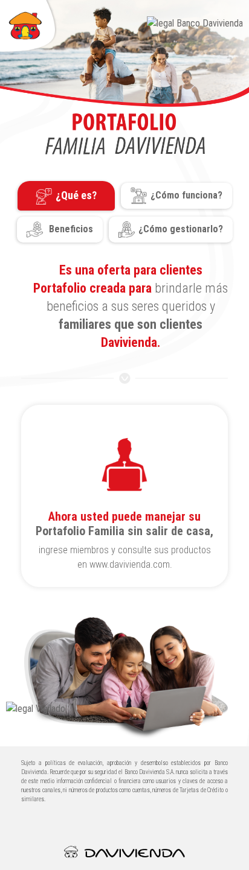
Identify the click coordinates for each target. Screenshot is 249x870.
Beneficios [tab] (70, 229)
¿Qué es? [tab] (76, 195)
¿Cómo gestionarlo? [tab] (180, 229)
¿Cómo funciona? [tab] (186, 195)
